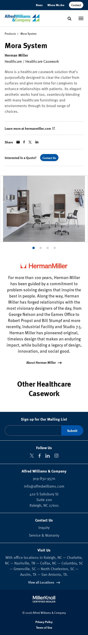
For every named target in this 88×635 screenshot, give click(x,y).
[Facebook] (39, 456)
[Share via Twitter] (30, 142)
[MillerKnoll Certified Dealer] (44, 599)
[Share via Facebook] (24, 142)
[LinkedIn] (47, 456)
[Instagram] (56, 456)
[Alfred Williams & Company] (22, 18)
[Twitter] (32, 456)
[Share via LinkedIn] (36, 142)
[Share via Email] (18, 142)
